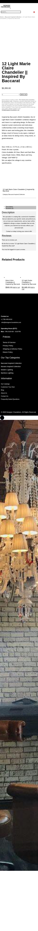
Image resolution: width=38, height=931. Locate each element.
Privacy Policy (8, 346)
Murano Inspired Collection (11, 366)
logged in (12, 249)
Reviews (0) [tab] (9, 208)
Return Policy (8, 352)
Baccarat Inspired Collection (13, 17)
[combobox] (11, 12)
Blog (2, 390)
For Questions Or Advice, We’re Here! (19, 1)
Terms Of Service (9, 342)
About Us (4, 393)
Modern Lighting (7, 370)
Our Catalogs (5, 384)
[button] (2, 418)
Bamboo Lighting (7, 373)
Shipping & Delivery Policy (12, 349)
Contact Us (4, 396)
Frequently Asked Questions (10, 399)
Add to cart (23, 94)
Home (2, 17)
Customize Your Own (8, 387)
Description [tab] (9, 207)
